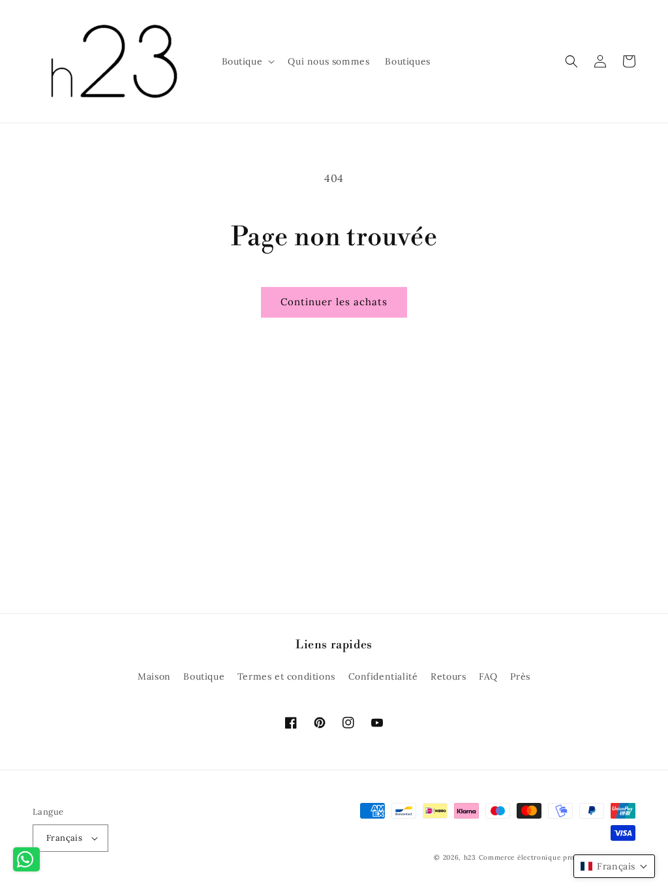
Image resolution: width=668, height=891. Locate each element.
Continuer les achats (334, 301)
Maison (154, 676)
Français (64, 837)
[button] (247, 61)
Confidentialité (383, 676)
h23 (470, 857)
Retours (448, 676)
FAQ (488, 676)
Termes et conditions (286, 676)
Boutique (203, 676)
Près (520, 676)
